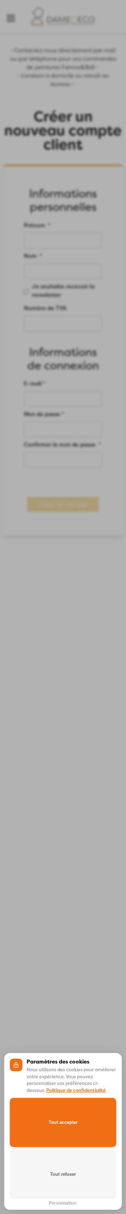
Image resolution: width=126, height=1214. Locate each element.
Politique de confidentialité (76, 1090)
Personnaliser (63, 1202)
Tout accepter (63, 1122)
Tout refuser (63, 1174)
